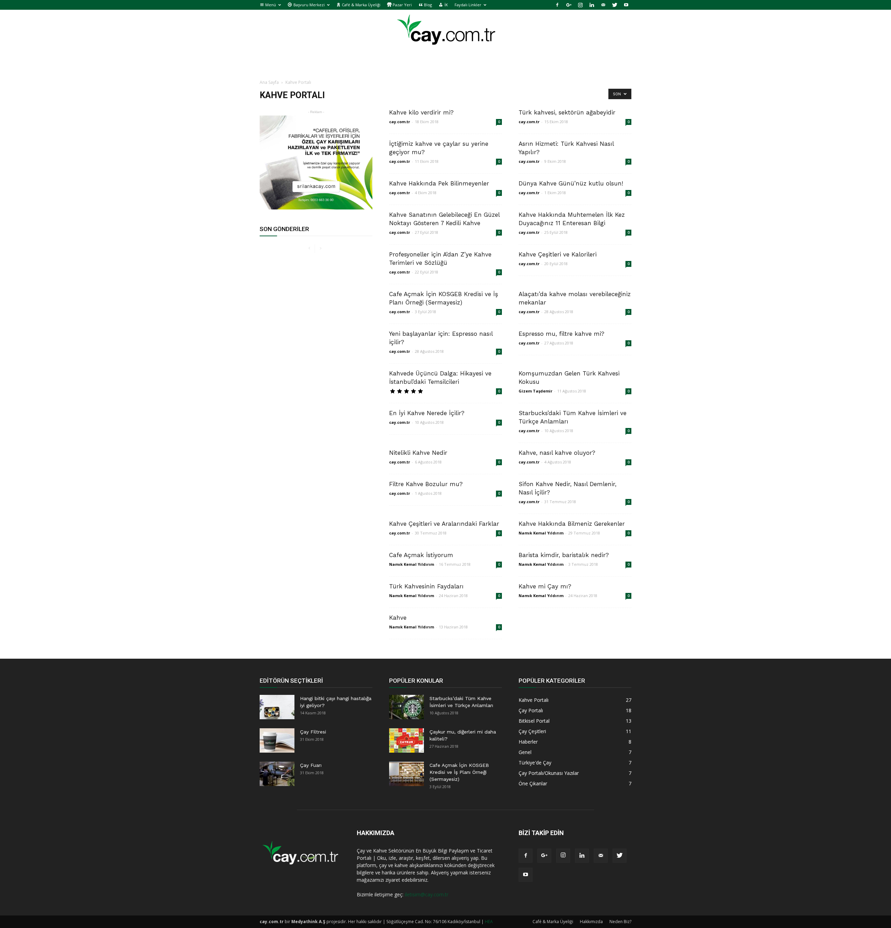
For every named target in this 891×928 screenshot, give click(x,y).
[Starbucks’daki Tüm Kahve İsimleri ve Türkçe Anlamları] (406, 707)
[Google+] (568, 5)
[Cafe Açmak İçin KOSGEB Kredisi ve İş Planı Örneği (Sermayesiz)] (406, 774)
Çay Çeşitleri (532, 731)
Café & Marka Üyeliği (553, 922)
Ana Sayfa (269, 82)
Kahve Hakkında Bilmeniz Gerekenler (572, 523)
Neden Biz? (620, 922)
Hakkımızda (591, 922)
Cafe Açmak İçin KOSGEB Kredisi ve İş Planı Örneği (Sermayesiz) (459, 772)
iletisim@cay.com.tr (426, 894)
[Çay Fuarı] (277, 774)
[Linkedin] (591, 5)
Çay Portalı (531, 710)
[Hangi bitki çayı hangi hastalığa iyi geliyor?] (277, 707)
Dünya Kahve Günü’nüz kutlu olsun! (571, 183)
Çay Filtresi (313, 732)
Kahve (398, 617)
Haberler (528, 741)
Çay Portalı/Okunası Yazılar (549, 773)
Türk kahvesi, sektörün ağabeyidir (567, 112)
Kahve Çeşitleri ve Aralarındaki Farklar (444, 523)
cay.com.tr (399, 121)
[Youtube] (626, 5)
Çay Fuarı (311, 765)
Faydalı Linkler (468, 4)
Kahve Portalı (534, 700)
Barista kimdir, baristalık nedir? (564, 555)
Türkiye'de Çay (535, 762)
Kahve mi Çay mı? (545, 586)
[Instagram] (580, 5)
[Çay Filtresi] (277, 740)
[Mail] (603, 5)
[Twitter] (614, 5)
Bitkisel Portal (534, 720)
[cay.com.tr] (445, 33)
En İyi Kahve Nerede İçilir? (426, 413)
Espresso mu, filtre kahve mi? (561, 333)
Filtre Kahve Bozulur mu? (426, 484)
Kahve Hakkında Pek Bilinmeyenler (439, 183)
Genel (525, 752)
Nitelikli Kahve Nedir (418, 452)
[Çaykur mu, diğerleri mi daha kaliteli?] (406, 740)
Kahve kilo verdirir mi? (421, 112)
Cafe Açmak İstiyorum (421, 555)
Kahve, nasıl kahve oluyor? (557, 452)
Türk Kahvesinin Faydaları (426, 586)
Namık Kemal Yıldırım (541, 533)
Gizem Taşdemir (535, 391)
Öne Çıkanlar (533, 783)
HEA (489, 922)
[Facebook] (557, 5)
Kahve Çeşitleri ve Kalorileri (558, 254)
